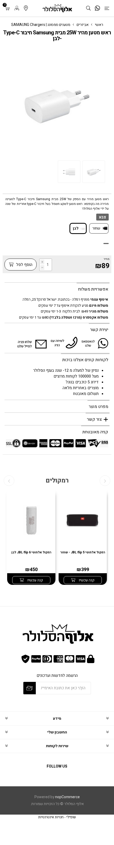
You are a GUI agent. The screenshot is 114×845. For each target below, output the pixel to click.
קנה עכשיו (86, 580)
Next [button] (9, 480)
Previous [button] (105, 480)
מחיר (106, 259)
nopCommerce (67, 797)
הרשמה (29, 688)
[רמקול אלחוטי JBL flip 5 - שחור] (82, 521)
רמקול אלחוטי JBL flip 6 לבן (31, 552)
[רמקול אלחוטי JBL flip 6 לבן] (31, 521)
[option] (93, 171)
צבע (102, 217)
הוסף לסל (23, 265)
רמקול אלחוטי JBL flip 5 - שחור (82, 552)
